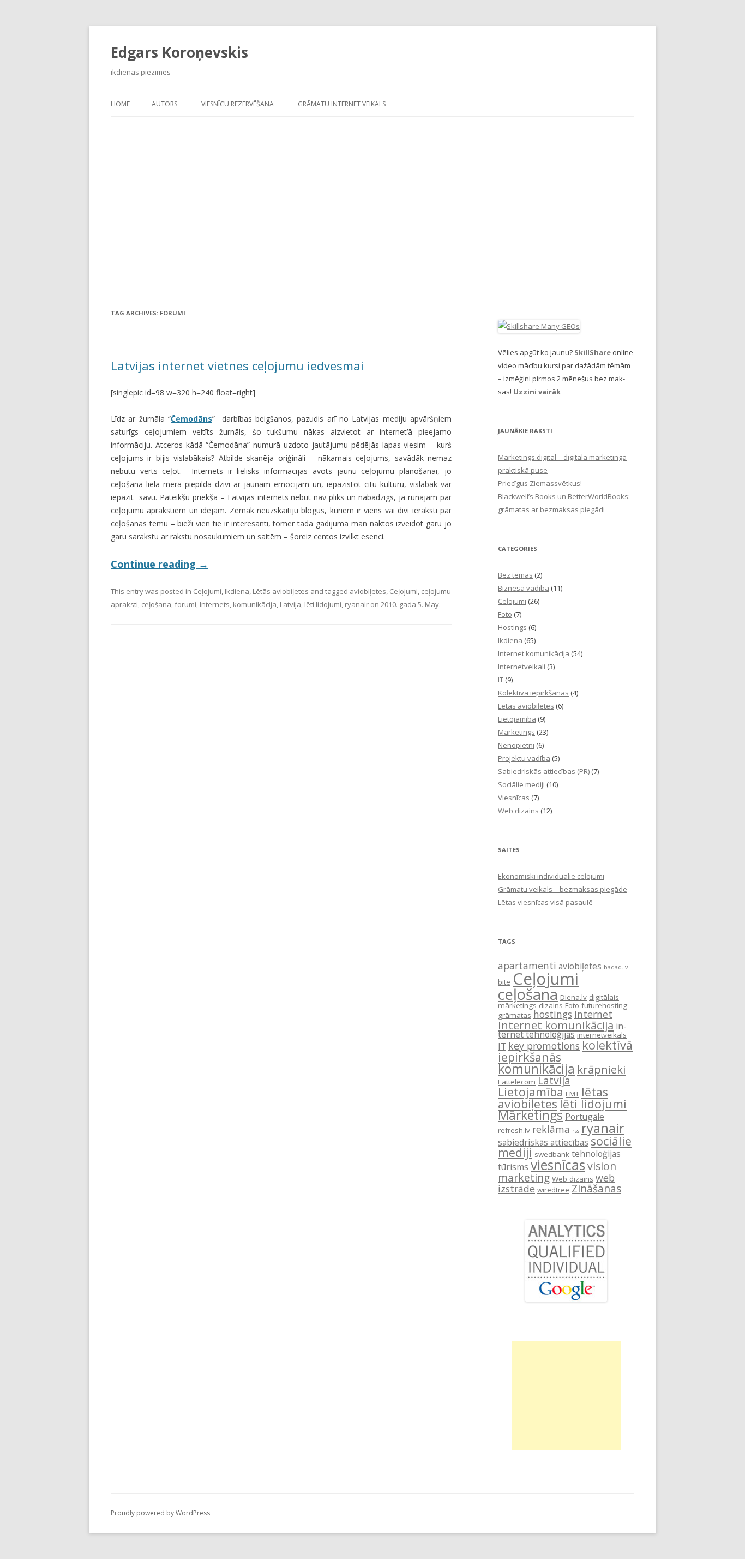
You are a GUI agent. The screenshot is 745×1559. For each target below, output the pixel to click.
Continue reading (159, 564)
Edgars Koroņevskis (179, 52)
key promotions (544, 1045)
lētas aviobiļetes (553, 1098)
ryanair (357, 604)
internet (593, 1014)
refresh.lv (514, 1130)
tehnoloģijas (596, 1154)
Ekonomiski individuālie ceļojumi (551, 876)
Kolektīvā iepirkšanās (533, 693)
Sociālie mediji (521, 784)
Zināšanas (596, 1188)
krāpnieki (601, 1069)
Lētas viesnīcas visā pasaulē (545, 902)
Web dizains (518, 811)
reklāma (551, 1129)
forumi (185, 604)
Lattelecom (517, 1082)
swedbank (551, 1154)
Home (120, 104)
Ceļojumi (207, 591)
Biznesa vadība (523, 588)
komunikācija (255, 604)
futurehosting (604, 1005)
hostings (552, 1014)
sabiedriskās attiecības (543, 1142)
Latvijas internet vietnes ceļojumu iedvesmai (237, 365)
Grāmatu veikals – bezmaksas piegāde (562, 889)
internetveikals (602, 1035)
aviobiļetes (368, 591)
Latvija (290, 604)
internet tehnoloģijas (562, 1030)
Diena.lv (573, 997)
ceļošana (156, 604)
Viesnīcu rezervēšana (237, 104)
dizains (551, 1005)
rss (575, 1131)
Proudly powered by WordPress (160, 1513)
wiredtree (553, 1190)
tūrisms (513, 1167)
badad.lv (616, 967)
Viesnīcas (514, 797)
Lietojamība (517, 719)
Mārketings (516, 732)
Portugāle (584, 1117)
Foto (505, 614)
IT (500, 680)
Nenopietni (516, 745)
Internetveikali (521, 666)
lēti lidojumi (322, 604)
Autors (164, 104)
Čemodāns (191, 418)
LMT (572, 1094)
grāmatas (514, 1015)
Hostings (512, 627)
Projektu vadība (524, 758)
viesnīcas (558, 1165)
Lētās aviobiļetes (281, 591)
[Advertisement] (372, 211)
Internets (215, 604)
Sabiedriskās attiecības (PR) (544, 771)
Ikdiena (237, 591)
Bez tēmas (515, 575)
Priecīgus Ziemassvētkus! (540, 483)
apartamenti (527, 965)
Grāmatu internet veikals (342, 104)
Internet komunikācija (533, 653)
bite (504, 982)
